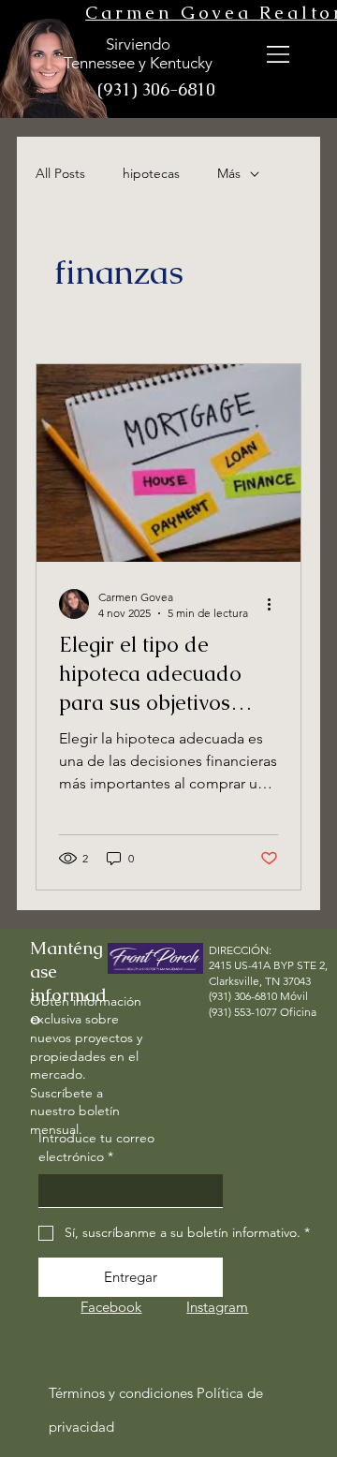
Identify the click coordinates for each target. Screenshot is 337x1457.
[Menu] (278, 54)
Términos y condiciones (121, 1393)
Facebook (111, 1307)
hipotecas (151, 173)
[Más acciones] (275, 604)
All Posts (60, 173)
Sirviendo (138, 44)
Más (229, 173)
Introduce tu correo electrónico (96, 1147)
